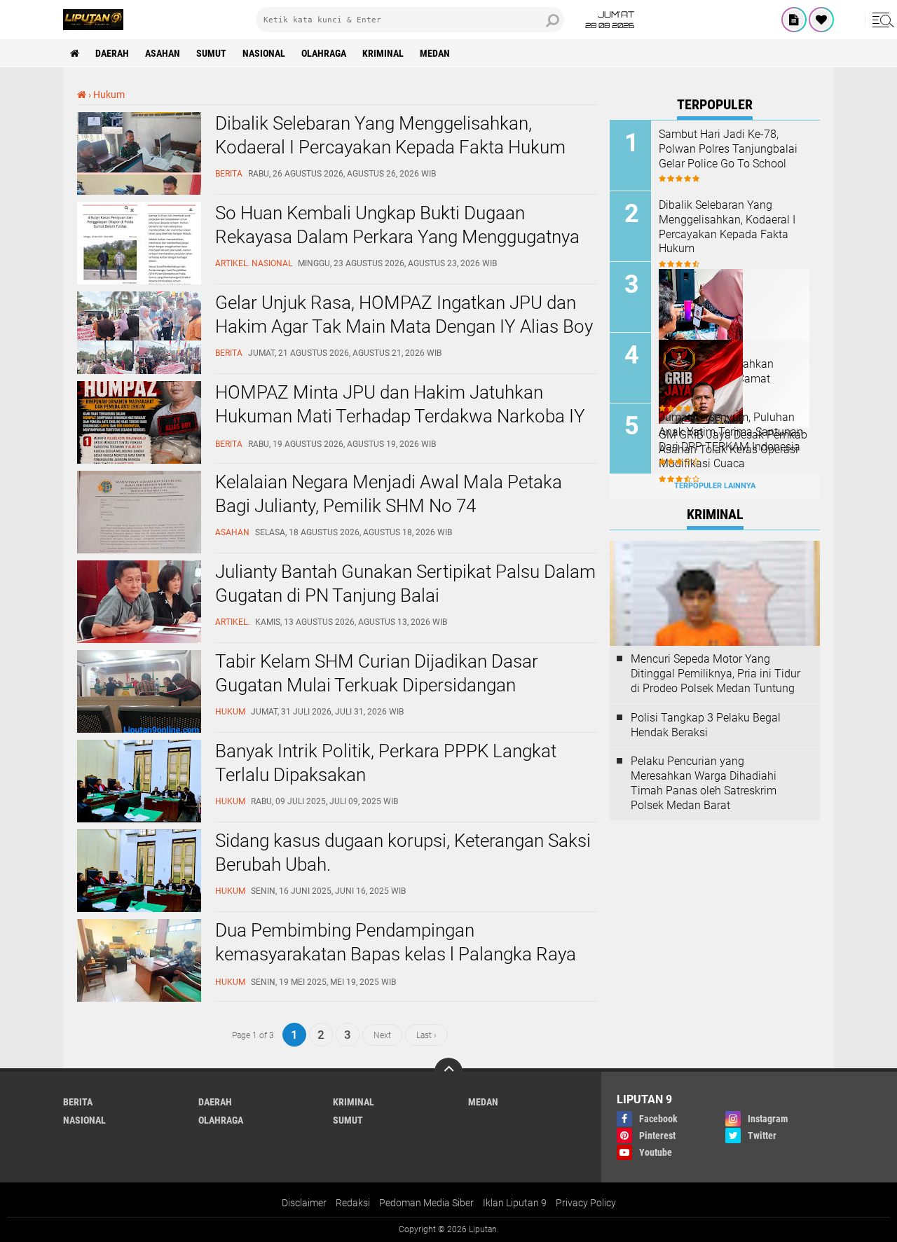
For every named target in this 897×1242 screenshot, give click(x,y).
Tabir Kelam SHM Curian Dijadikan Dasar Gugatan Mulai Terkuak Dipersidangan (376, 673)
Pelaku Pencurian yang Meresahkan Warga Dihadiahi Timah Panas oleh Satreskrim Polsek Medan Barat (703, 782)
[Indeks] (794, 19)
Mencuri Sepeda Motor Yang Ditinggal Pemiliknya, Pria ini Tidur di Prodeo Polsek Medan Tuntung (715, 673)
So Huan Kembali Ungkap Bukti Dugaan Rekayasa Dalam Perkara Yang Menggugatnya (397, 224)
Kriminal (383, 53)
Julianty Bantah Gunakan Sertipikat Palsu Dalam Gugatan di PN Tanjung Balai (405, 583)
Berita (78, 1102)
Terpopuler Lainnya (714, 485)
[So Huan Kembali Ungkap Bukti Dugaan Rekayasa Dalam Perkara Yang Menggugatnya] (139, 281)
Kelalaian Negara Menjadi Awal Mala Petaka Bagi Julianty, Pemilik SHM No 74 (388, 493)
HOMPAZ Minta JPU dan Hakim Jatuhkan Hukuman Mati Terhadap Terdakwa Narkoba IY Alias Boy (400, 416)
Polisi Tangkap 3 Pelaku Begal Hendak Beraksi (706, 725)
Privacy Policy (586, 1202)
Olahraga (323, 53)
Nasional (263, 53)
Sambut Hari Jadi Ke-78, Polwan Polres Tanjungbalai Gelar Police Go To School (728, 148)
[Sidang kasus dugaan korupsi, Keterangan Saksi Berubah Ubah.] (139, 908)
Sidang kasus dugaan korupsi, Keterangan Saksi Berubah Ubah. (403, 852)
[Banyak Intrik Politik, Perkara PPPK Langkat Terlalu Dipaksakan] (139, 818)
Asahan (162, 53)
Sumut (211, 53)
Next (382, 1035)
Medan (435, 53)
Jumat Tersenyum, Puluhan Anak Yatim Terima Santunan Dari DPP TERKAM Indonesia (731, 431)
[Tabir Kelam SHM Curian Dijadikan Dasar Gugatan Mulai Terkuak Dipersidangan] (139, 729)
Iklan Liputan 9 (515, 1202)
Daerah (112, 53)
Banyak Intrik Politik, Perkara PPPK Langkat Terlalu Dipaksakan (385, 762)
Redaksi (353, 1202)
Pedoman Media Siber (426, 1202)
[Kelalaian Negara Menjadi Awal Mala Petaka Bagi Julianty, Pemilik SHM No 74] (139, 550)
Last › (426, 1035)
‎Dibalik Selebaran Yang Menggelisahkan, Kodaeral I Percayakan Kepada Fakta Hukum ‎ (392, 135)
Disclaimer (304, 1202)
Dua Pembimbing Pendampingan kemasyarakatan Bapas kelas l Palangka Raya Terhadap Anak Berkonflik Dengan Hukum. (395, 954)
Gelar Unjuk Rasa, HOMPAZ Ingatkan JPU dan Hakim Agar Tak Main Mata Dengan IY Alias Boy (404, 314)
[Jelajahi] (881, 19)
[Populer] (821, 19)
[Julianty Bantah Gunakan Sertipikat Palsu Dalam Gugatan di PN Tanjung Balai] (139, 639)
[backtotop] (448, 1072)
